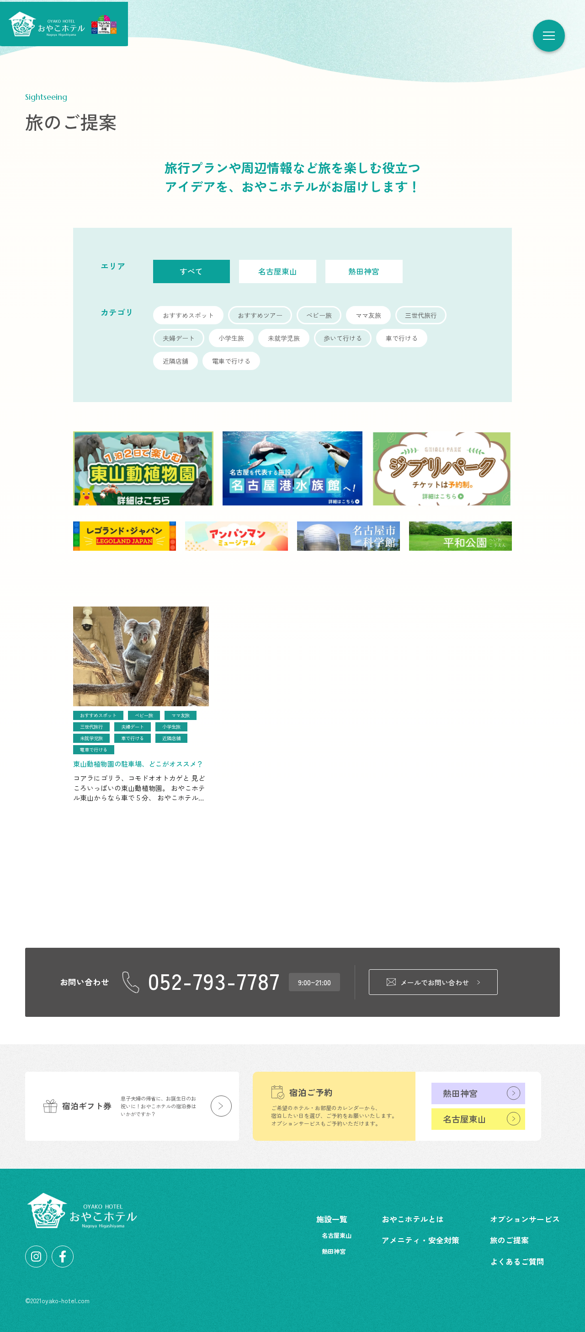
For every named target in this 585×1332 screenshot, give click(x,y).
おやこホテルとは (413, 1219)
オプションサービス (525, 1219)
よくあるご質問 (517, 1261)
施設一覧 (331, 1219)
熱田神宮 (460, 1093)
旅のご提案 (509, 1240)
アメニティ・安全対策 (420, 1240)
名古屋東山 (464, 1118)
